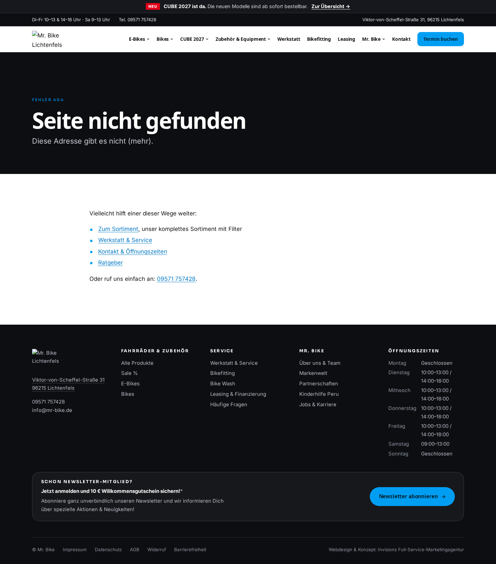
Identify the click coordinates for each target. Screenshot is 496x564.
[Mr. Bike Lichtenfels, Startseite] (47, 39)
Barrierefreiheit (190, 549)
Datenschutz (108, 549)
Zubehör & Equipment (241, 39)
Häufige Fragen (228, 405)
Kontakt (401, 39)
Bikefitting (319, 39)
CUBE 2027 (192, 39)
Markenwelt (313, 373)
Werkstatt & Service (125, 240)
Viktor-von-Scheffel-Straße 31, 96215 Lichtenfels (413, 19)
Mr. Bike (372, 39)
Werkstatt (288, 39)
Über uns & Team (319, 363)
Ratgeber (110, 262)
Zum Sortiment (118, 229)
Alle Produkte (137, 363)
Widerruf (156, 549)
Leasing (346, 39)
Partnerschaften (318, 384)
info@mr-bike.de (52, 410)
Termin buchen (440, 39)
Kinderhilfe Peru (319, 394)
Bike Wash (222, 384)
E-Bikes (137, 39)
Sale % (129, 373)
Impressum (75, 549)
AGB (134, 549)
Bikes (163, 39)
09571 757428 (176, 278)
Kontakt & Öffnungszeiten (132, 251)
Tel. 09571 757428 (137, 19)
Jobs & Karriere (317, 405)
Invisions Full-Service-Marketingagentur (421, 549)
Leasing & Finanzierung (238, 394)
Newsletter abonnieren (412, 496)
